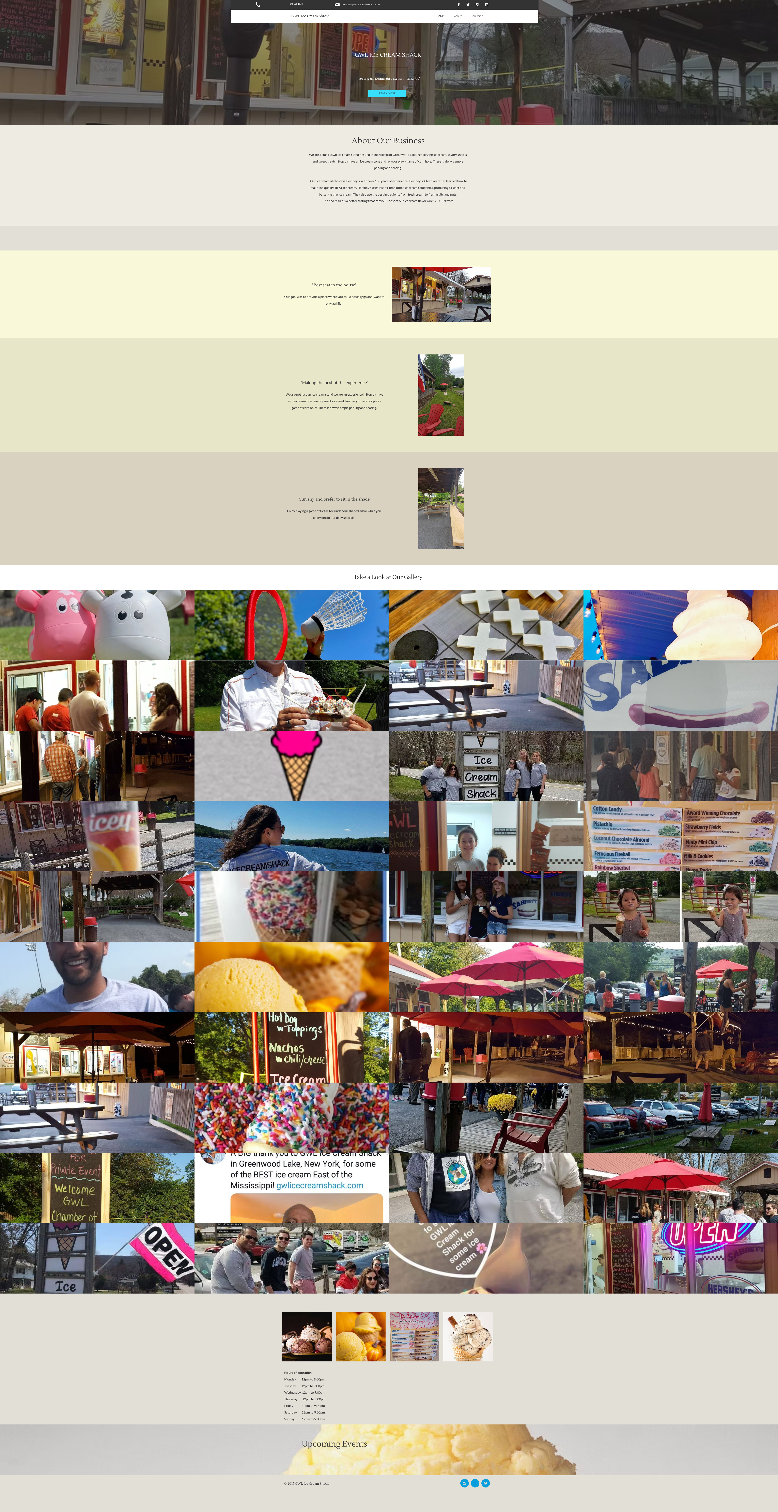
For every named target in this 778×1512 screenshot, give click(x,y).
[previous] (7, 943)
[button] (97, 625)
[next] (770, 943)
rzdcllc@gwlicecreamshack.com (361, 4)
